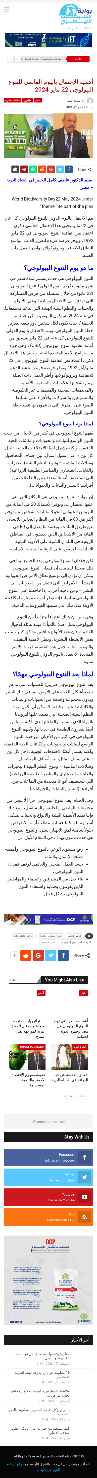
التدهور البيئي (75, 936)
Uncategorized (32, 1046)
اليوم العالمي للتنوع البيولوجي (76, 942)
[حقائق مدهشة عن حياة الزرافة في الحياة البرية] (69, 1057)
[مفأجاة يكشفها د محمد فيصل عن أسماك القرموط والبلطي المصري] (83, 1359)
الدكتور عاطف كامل (23, 936)
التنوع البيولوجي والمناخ (50, 936)
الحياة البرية (79, 1046)
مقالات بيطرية (12, 100)
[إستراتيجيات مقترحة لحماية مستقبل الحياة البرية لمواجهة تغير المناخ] (27, 1003)
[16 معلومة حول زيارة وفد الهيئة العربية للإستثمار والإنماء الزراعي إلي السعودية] (83, 1377)
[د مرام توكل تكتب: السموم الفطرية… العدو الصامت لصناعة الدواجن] (83, 1415)
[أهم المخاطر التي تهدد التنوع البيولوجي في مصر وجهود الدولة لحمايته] (69, 1003)
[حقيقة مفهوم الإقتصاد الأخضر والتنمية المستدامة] (27, 1057)
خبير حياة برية (48, 942)
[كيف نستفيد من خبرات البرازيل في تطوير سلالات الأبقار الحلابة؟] (83, 1433)
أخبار (37, 100)
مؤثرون (27, 100)
